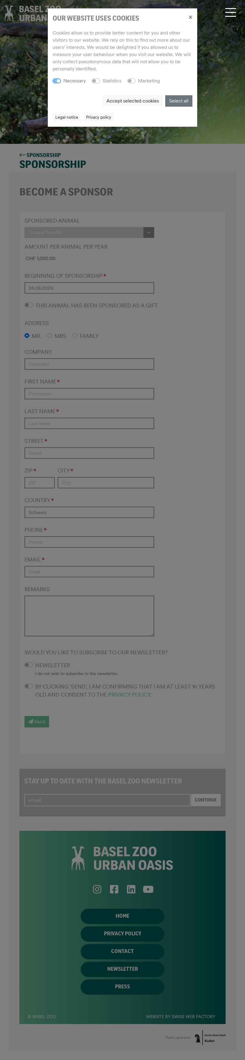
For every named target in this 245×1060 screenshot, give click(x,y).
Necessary (74, 81)
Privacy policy (98, 117)
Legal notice (66, 117)
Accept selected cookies (132, 101)
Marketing (149, 81)
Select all (179, 101)
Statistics (111, 81)
